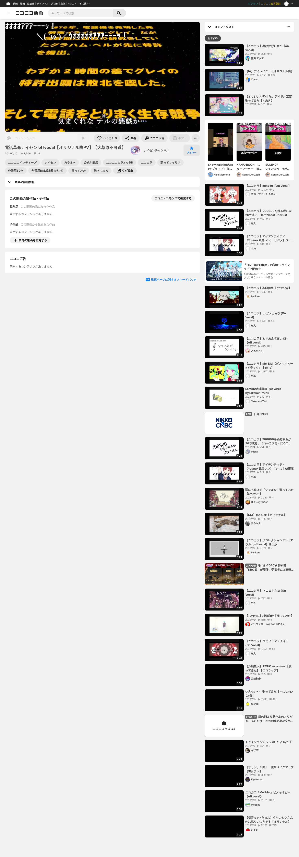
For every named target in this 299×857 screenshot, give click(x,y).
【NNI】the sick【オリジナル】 (266, 515)
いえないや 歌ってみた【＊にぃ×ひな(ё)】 (269, 693)
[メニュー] (196, 138)
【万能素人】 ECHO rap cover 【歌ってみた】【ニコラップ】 (268, 668)
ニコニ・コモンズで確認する (173, 198)
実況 (63, 3)
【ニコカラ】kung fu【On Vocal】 (268, 185)
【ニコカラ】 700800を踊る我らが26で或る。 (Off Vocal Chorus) (268, 213)
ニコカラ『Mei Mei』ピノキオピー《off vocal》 (267, 794)
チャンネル (43, 3)
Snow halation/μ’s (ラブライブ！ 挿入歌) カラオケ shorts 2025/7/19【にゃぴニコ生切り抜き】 (220, 167)
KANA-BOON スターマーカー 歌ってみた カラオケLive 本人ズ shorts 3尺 (249, 167)
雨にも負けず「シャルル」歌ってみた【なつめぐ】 (269, 491)
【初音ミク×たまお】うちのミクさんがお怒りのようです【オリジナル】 (269, 819)
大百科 (54, 3)
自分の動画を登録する (33, 240)
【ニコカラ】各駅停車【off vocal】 (268, 288)
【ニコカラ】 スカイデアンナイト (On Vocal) (267, 643)
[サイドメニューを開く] (9, 13)
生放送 (30, 3)
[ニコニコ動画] (29, 13)
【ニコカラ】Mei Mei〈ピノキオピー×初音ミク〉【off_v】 (269, 365)
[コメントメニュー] (288, 27)
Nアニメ (72, 3)
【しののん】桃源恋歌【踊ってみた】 (269, 615)
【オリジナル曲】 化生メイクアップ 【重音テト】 (269, 769)
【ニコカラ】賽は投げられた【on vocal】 (267, 48)
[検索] (119, 13)
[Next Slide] (191, 278)
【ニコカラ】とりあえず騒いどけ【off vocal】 (266, 340)
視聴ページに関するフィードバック (173, 316)
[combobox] (80, 13)
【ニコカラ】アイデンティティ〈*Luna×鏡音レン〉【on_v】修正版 (269, 466)
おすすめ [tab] (213, 38)
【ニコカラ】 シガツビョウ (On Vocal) (265, 315)
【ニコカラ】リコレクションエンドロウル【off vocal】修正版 (269, 542)
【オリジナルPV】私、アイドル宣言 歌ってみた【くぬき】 (268, 98)
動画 (15, 3)
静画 (22, 3)
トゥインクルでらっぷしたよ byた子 (268, 742)
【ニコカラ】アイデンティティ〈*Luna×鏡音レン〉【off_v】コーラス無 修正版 (269, 238)
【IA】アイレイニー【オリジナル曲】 (269, 71)
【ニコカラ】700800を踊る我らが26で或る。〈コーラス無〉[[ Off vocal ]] (268, 441)
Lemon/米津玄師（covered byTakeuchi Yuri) (263, 391)
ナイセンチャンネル (156, 150)
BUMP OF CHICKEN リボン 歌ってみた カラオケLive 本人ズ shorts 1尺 (278, 167)
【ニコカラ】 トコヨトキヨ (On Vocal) (265, 592)
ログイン (253, 3)
